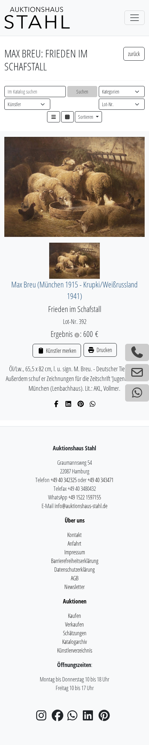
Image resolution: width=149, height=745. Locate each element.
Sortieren (86, 116)
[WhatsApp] (93, 403)
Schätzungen (74, 633)
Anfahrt (74, 543)
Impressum (74, 552)
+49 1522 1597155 (84, 497)
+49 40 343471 (101, 480)
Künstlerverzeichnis (74, 650)
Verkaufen (74, 624)
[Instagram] (43, 718)
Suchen (82, 91)
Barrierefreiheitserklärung (74, 561)
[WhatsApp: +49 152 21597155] (137, 393)
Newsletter (74, 587)
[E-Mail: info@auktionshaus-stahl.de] (137, 372)
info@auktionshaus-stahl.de (81, 506)
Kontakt (74, 535)
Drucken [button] (103, 350)
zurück (134, 54)
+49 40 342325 (64, 480)
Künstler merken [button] (60, 351)
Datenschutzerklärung (74, 569)
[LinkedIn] (68, 403)
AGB (74, 578)
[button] (53, 116)
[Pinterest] (81, 403)
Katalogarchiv (74, 642)
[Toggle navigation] (134, 17)
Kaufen (74, 616)
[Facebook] (56, 403)
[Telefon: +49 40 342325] (137, 352)
